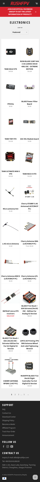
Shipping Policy (8, 420)
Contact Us (6, 413)
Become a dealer (8, 424)
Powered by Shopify (20, 475)
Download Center (9, 417)
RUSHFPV (10, 475)
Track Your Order (8, 431)
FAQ (3, 409)
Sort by (20, 28)
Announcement (8, 435)
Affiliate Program (9, 428)
